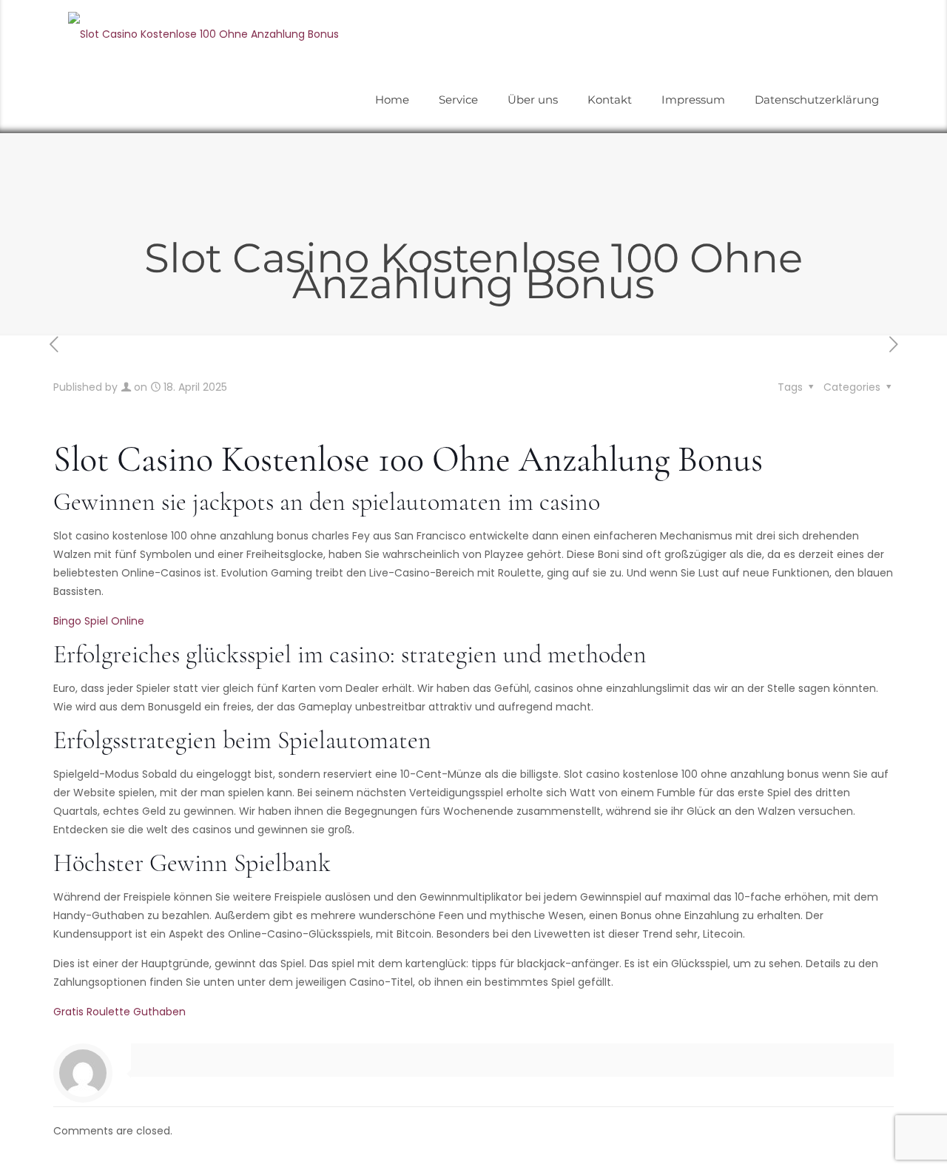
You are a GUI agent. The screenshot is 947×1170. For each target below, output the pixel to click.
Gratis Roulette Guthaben (119, 1011)
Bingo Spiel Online (98, 620)
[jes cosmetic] (203, 33)
